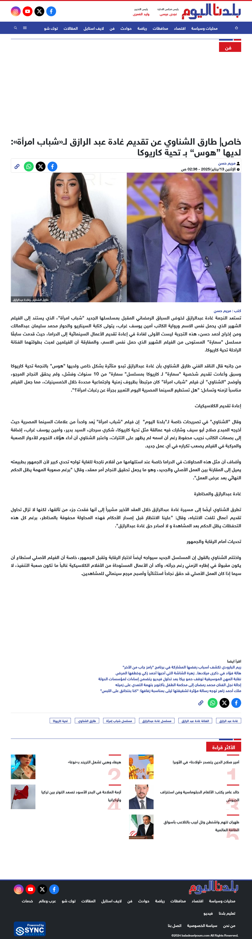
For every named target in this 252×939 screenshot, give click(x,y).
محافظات (160, 27)
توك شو (51, 27)
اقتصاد (180, 27)
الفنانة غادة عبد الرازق (195, 720)
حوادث (126, 27)
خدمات (27, 900)
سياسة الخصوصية (202, 925)
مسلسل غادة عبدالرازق (156, 720)
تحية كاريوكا (60, 720)
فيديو (208, 912)
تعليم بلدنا (227, 912)
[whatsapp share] (29, 166)
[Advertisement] (126, 92)
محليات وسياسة (204, 27)
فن (112, 27)
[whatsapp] (17, 166)
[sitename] (213, 887)
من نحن (229, 925)
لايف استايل (94, 27)
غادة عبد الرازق (228, 720)
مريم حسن (227, 162)
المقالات (71, 27)
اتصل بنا (174, 925)
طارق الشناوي (87, 720)
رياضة (142, 27)
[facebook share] (52, 166)
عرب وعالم (47, 900)
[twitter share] (41, 166)
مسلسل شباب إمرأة (119, 720)
